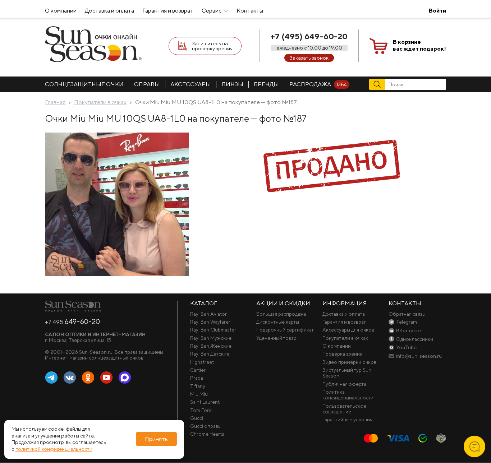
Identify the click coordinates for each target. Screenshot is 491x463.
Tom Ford (201, 410)
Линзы (232, 84)
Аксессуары (190, 84)
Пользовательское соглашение (344, 409)
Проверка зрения (342, 354)
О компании (61, 10)
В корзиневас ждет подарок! (419, 45)
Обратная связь (407, 314)
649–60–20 (72, 321)
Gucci (196, 418)
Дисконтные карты (277, 322)
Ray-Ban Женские (210, 346)
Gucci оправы (205, 426)
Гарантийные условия (347, 419)
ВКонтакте (69, 377)
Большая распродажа (281, 314)
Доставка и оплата (109, 10)
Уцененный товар (276, 338)
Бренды (266, 84)
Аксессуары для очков (348, 330)
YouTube (106, 377)
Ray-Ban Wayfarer (210, 322)
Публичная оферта (344, 384)
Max (124, 377)
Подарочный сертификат (285, 330)
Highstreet (202, 362)
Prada (196, 378)
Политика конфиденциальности (347, 395)
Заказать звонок (309, 58)
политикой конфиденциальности (53, 449)
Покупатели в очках (345, 338)
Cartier (198, 370)
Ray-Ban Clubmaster (213, 330)
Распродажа (318, 84)
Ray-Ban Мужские (210, 338)
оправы (147, 84)
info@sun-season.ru (419, 356)
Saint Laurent (205, 402)
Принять (156, 439)
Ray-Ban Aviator (208, 314)
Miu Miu (199, 394)
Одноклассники (88, 377)
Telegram (51, 377)
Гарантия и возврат (167, 10)
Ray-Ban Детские (209, 354)
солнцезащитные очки (84, 84)
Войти (437, 10)
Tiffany (197, 386)
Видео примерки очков (349, 362)
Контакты (250, 10)
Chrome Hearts (207, 434)
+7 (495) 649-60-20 (309, 36)
